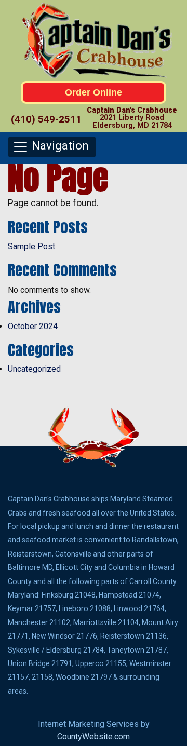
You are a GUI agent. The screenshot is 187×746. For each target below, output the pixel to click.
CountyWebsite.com (93, 736)
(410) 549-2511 (46, 119)
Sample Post (31, 246)
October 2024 (33, 326)
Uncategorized (34, 369)
